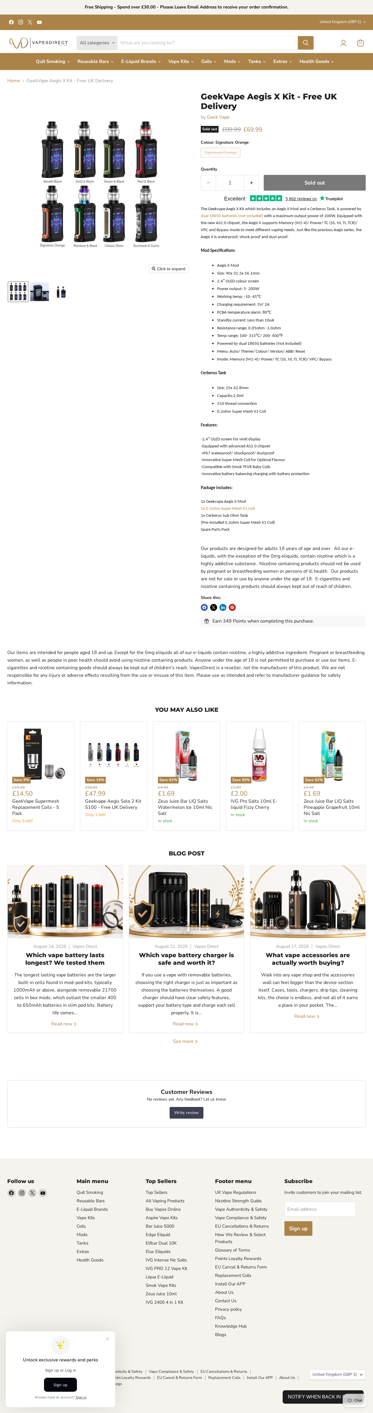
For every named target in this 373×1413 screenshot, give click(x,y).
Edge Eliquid (158, 1235)
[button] (343, 43)
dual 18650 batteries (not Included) (232, 216)
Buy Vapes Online (163, 1209)
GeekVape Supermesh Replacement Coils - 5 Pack (35, 807)
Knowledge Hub (231, 1326)
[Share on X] (213, 607)
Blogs (220, 1335)
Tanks (255, 61)
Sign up (298, 1228)
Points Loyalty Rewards (238, 1258)
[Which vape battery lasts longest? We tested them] (65, 901)
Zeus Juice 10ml (161, 1294)
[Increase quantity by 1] (251, 183)
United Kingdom (340, 21)
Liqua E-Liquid (159, 1277)
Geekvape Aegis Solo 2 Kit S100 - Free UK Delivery (113, 804)
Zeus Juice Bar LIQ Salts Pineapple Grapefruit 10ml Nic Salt (332, 807)
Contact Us (225, 1301)
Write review (186, 1112)
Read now (62, 1024)
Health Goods (315, 61)
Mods (230, 61)
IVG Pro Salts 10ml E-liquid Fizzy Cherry (254, 804)
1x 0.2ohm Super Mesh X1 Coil (228, 509)
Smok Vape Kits (161, 1285)
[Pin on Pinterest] (232, 607)
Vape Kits (179, 61)
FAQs (220, 1318)
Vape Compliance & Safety (241, 1218)
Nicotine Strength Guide (238, 1201)
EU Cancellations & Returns (242, 1226)
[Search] (306, 43)
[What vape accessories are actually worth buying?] (307, 901)
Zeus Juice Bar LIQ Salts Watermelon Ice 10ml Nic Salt (185, 807)
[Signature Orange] (221, 159)
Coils (207, 61)
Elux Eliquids (158, 1251)
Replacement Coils (233, 1275)
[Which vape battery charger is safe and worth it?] (186, 901)
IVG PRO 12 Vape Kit (166, 1268)
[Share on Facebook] (204, 607)
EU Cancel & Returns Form (241, 1267)
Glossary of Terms (232, 1250)
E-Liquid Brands (139, 61)
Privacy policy (228, 1309)
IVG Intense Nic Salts (166, 1260)
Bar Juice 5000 (160, 1226)
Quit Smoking (51, 61)
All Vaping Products (165, 1201)
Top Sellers (156, 1192)
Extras (280, 61)
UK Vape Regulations (235, 1192)
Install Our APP (230, 1284)
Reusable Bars (94, 61)
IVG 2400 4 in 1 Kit (164, 1302)
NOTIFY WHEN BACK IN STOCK (323, 1396)
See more (184, 1041)
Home (13, 80)
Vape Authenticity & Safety (241, 1209)
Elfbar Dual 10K (161, 1243)
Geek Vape (218, 117)
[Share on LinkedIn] (222, 607)
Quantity (209, 169)
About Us (224, 1292)
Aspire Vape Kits (161, 1218)
